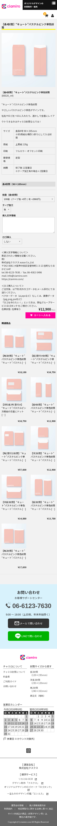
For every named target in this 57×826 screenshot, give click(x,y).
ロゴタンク (12, 305)
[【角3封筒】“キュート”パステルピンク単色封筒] (14, 341)
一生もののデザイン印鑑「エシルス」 (26, 793)
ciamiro (13, 6)
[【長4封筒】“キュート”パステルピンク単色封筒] (43, 389)
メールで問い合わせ (31, 623)
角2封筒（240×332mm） (39, 689)
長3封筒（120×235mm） (39, 673)
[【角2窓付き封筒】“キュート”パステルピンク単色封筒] (14, 438)
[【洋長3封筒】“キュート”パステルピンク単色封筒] (14, 487)
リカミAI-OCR (26, 778)
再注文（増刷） (38, 695)
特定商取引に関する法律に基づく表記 (35, 809)
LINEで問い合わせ (31, 636)
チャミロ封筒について (14, 671)
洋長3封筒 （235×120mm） (39, 681)
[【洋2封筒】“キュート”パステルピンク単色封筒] (43, 438)
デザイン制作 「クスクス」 (26, 782)
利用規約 (8, 809)
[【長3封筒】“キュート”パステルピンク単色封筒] (43, 487)
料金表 (6, 676)
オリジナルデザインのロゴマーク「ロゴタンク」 (28, 786)
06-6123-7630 (31, 606)
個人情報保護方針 (37, 805)
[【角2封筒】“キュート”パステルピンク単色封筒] (14, 536)
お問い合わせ (9, 686)
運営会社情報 (17, 805)
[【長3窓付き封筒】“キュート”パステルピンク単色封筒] (43, 341)
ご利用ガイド (9, 681)
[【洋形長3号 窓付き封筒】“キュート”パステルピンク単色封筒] (14, 389)
